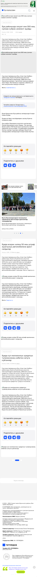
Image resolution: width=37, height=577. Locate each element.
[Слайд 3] (18, 233)
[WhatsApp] (18, 328)
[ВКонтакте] (5, 165)
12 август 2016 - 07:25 (7, 363)
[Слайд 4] (20, 233)
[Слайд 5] (22, 233)
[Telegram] (14, 165)
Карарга (21, 572)
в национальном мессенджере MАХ (15, 105)
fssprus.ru (9, 300)
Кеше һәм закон (7, 22)
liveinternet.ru (11, 87)
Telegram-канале (9, 97)
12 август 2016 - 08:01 (7, 32)
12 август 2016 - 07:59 (7, 252)
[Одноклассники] (9, 165)
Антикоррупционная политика (12, 565)
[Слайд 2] (16, 233)
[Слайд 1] (14, 233)
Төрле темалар (19, 480)
